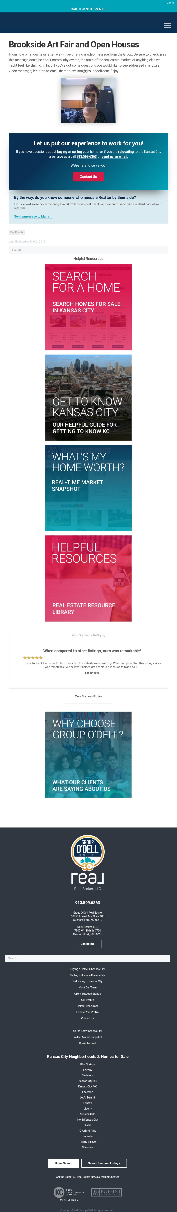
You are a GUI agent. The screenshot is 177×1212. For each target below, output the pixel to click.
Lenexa (87, 1103)
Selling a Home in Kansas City (87, 975)
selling (77, 152)
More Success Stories (88, 696)
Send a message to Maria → (33, 216)
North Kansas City (87, 1119)
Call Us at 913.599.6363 (88, 9)
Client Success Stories (87, 993)
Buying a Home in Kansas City (87, 969)
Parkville (88, 1136)
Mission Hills (87, 1114)
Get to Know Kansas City (87, 1031)
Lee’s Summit (87, 1097)
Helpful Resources (88, 1006)
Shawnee (87, 1147)
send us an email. (114, 156)
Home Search (63, 1163)
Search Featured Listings (104, 1163)
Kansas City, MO (87, 1086)
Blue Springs (87, 1064)
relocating (126, 152)
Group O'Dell (63, 23)
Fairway (87, 1070)
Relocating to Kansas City (88, 981)
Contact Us (88, 943)
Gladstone (88, 1075)
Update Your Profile (87, 1012)
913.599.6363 (87, 156)
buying (62, 152)
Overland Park (88, 1130)
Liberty (87, 1108)
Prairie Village (88, 1141)
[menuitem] (170, 3)
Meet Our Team (87, 987)
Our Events (17, 232)
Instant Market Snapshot (87, 1037)
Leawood (87, 1092)
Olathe (87, 1125)
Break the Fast (87, 1043)
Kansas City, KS (88, 1081)
